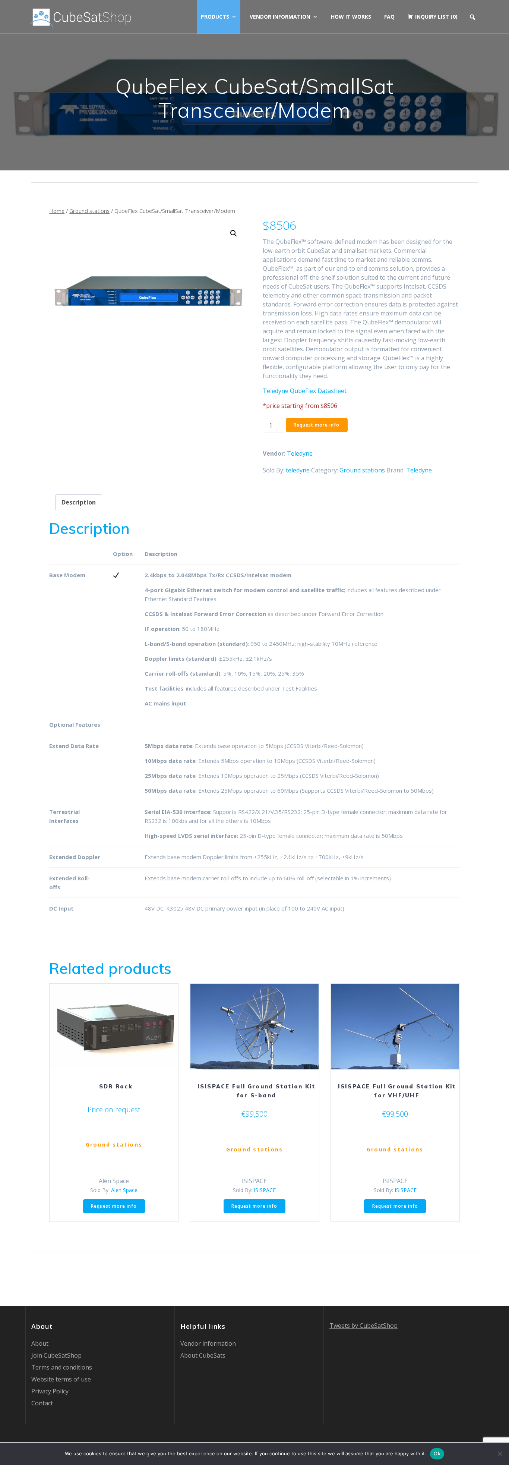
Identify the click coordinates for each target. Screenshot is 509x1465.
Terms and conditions (61, 1367)
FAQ (389, 16)
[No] (499, 1453)
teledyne (298, 470)
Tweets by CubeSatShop (363, 1325)
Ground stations (89, 210)
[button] (233, 233)
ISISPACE (265, 1190)
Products (215, 16)
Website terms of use (61, 1379)
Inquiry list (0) (436, 16)
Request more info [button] (114, 1206)
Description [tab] (78, 502)
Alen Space (124, 1190)
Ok (437, 1453)
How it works (351, 16)
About (39, 1343)
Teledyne (300, 453)
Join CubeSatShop (56, 1355)
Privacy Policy (50, 1391)
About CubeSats (202, 1355)
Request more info (316, 425)
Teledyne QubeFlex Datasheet (305, 391)
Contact (42, 1403)
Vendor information (280, 16)
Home (56, 210)
